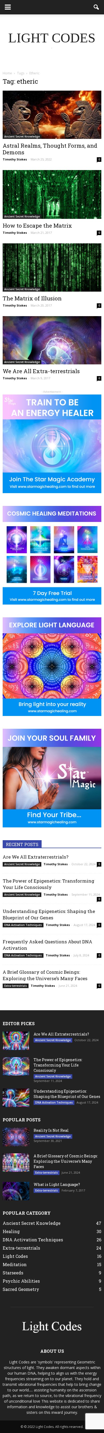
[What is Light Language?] (16, 1191)
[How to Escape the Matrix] (52, 194)
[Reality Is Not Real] (16, 1137)
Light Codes (15, 1256)
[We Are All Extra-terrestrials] (52, 340)
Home (7, 73)
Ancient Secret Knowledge (22, 136)
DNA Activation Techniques (23, 925)
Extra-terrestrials (15, 986)
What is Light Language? (57, 1184)
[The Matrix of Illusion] (52, 267)
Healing (11, 1231)
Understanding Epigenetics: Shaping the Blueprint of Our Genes (49, 914)
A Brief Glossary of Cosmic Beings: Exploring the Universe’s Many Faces (45, 975)
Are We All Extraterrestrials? (36, 857)
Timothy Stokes (15, 159)
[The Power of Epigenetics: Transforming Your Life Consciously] (16, 1066)
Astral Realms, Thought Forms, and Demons (50, 149)
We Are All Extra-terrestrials (41, 371)
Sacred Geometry (21, 1289)
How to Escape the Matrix (37, 225)
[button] (96, 7)
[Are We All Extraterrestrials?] (16, 1041)
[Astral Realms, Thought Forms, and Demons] (52, 115)
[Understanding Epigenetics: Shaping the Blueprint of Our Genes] (16, 1098)
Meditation (15, 1264)
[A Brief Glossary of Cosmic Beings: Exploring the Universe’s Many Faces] (16, 1162)
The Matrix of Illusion (32, 298)
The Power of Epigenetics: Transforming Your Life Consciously (48, 884)
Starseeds (13, 1272)
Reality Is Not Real (51, 1130)
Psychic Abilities (21, 1281)
